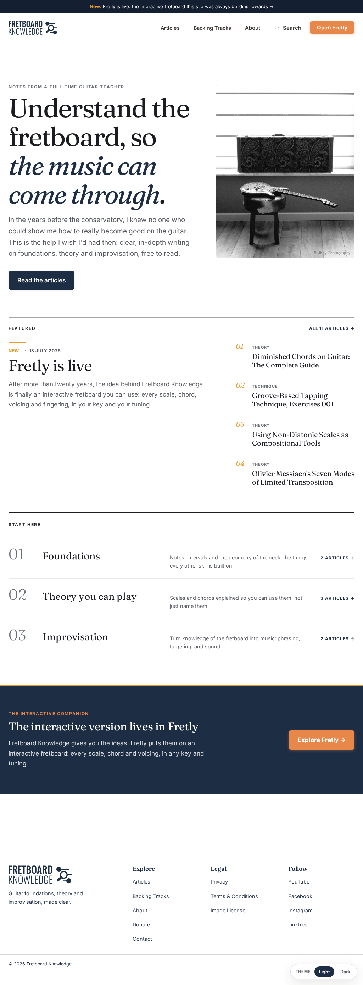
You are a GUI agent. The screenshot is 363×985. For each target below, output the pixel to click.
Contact (142, 939)
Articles (170, 28)
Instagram (300, 910)
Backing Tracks (212, 28)
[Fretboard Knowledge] (40, 874)
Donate (141, 925)
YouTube (298, 882)
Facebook (300, 896)
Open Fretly (332, 27)
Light (324, 971)
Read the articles (41, 280)
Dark (345, 971)
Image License (228, 910)
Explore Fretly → (322, 739)
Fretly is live (50, 365)
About (252, 28)
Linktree (297, 925)
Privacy (219, 882)
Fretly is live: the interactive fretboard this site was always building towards (182, 6)
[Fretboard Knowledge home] (33, 28)
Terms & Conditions (234, 896)
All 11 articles (331, 328)
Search (292, 28)
